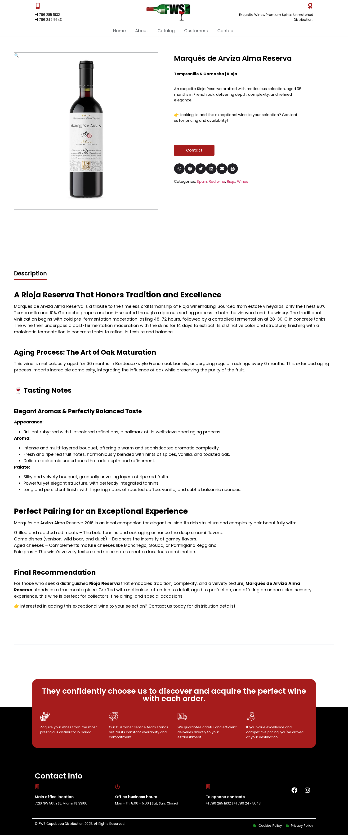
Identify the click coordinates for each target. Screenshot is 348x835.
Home (119, 31)
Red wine (217, 181)
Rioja (231, 181)
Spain (202, 181)
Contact (226, 31)
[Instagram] (307, 790)
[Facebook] (294, 790)
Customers (196, 31)
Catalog (166, 31)
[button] (16, 55)
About (141, 31)
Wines (242, 181)
